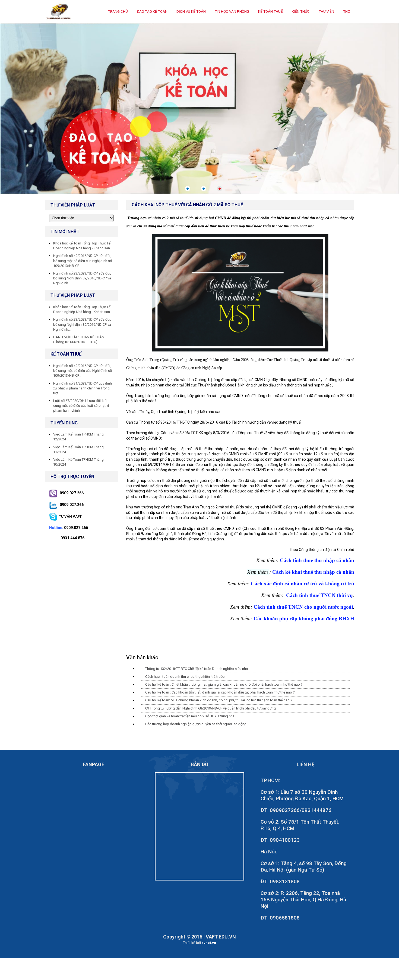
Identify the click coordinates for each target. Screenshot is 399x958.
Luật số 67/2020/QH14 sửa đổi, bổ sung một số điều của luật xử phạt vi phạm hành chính (81, 405)
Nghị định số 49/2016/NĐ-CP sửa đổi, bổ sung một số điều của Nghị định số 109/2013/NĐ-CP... (82, 260)
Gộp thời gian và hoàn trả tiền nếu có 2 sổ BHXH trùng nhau (190, 716)
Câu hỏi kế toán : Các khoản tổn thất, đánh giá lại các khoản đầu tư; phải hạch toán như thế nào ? (220, 692)
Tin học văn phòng (232, 11)
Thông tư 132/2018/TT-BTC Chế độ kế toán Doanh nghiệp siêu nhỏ (196, 669)
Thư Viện (326, 11)
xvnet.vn (209, 943)
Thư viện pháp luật (72, 295)
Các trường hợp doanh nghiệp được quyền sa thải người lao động (195, 724)
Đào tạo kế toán (152, 11)
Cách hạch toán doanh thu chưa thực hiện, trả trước (184, 677)
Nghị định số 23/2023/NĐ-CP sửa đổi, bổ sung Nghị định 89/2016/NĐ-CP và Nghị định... (82, 278)
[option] (199, 108)
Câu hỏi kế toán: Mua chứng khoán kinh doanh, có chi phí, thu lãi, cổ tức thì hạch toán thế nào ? (218, 700)
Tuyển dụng (64, 422)
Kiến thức (301, 11)
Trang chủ (118, 11)
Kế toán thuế (270, 11)
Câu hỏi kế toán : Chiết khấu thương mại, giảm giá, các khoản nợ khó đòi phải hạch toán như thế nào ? (224, 684)
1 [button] (187, 188)
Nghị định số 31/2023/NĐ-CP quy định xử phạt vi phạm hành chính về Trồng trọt (82, 388)
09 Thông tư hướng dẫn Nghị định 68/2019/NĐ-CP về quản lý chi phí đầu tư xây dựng (210, 708)
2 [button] (203, 188)
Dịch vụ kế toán (191, 11)
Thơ (346, 11)
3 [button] (219, 188)
